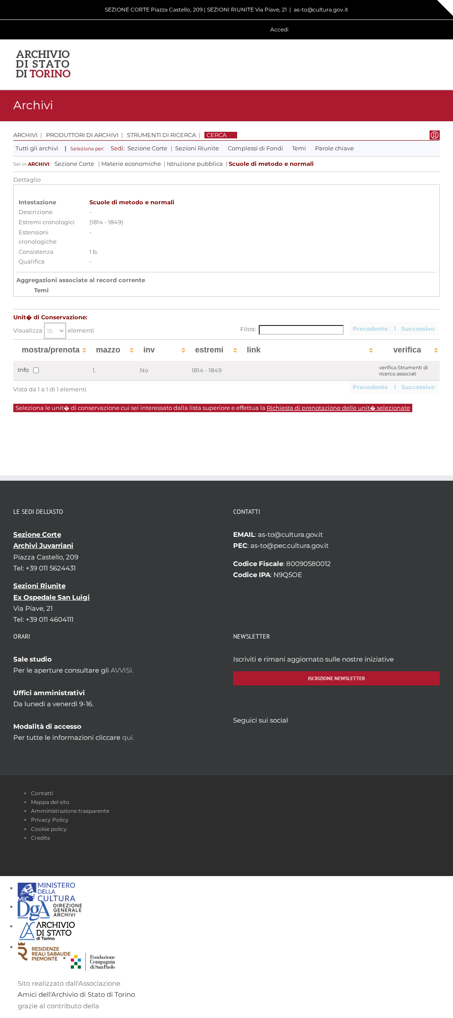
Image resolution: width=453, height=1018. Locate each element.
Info (23, 370)
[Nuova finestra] (93, 958)
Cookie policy (49, 829)
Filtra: (248, 329)
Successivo (418, 328)
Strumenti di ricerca (161, 135)
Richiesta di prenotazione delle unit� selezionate (338, 408)
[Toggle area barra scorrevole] (445, 8)
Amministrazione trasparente (70, 811)
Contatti (42, 793)
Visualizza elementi (53, 330)
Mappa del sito (50, 802)
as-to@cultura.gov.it (321, 9)
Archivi (25, 135)
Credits (40, 837)
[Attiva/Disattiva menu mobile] (436, 64)
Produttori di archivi (82, 135)
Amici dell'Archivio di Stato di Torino (76, 994)
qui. (128, 737)
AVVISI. (122, 670)
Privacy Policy (50, 819)
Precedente (370, 328)
